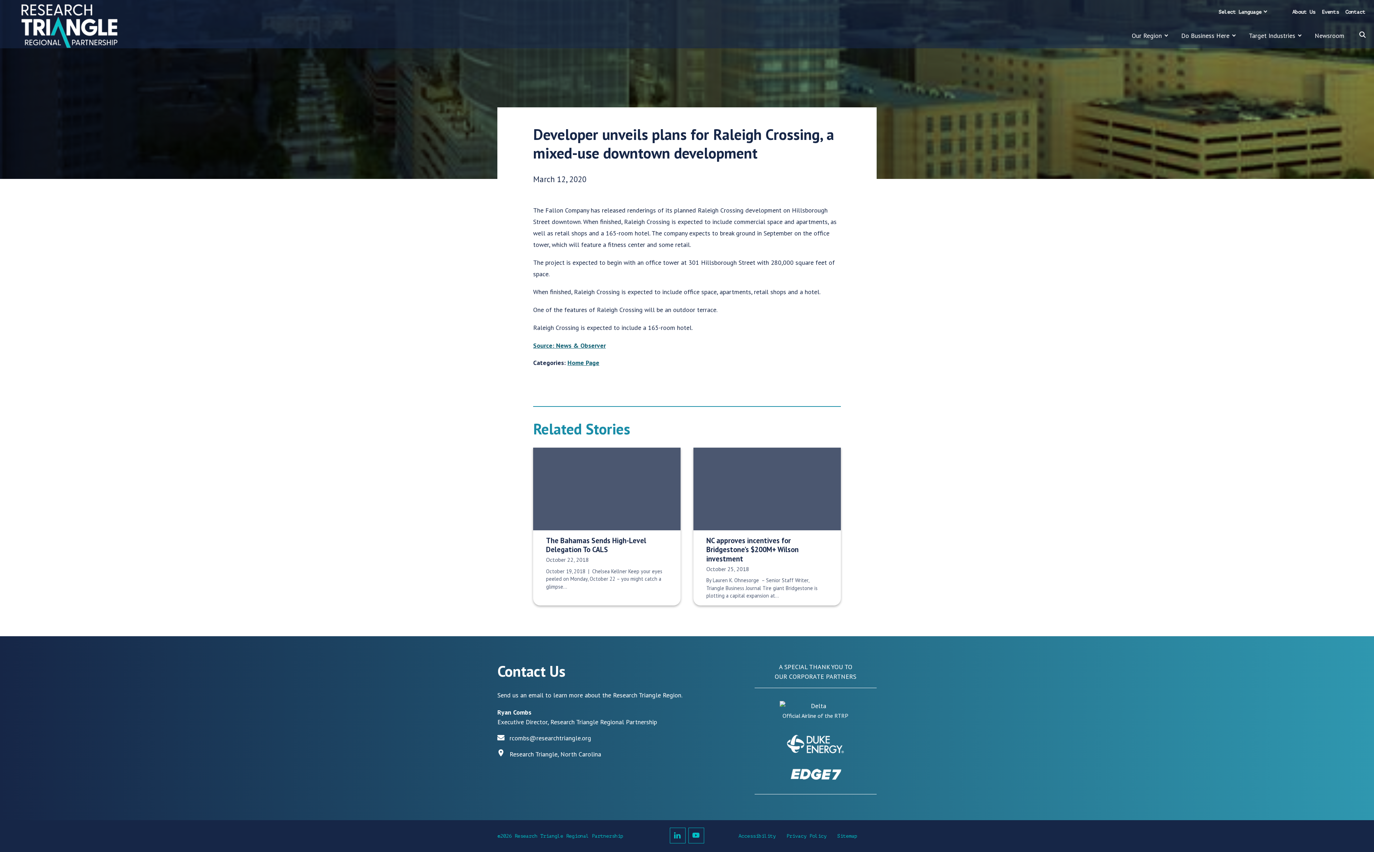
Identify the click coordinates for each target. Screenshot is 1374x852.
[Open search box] (1362, 35)
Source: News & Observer (569, 345)
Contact (1355, 12)
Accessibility (757, 836)
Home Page (583, 363)
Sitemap (847, 836)
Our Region (1147, 35)
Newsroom (1329, 35)
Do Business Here (1205, 35)
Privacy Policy (806, 836)
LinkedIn (678, 835)
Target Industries (1272, 35)
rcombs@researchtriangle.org (550, 738)
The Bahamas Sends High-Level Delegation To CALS (596, 545)
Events (1330, 12)
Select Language (1240, 12)
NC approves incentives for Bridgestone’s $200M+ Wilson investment (752, 550)
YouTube (696, 835)
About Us (1303, 12)
